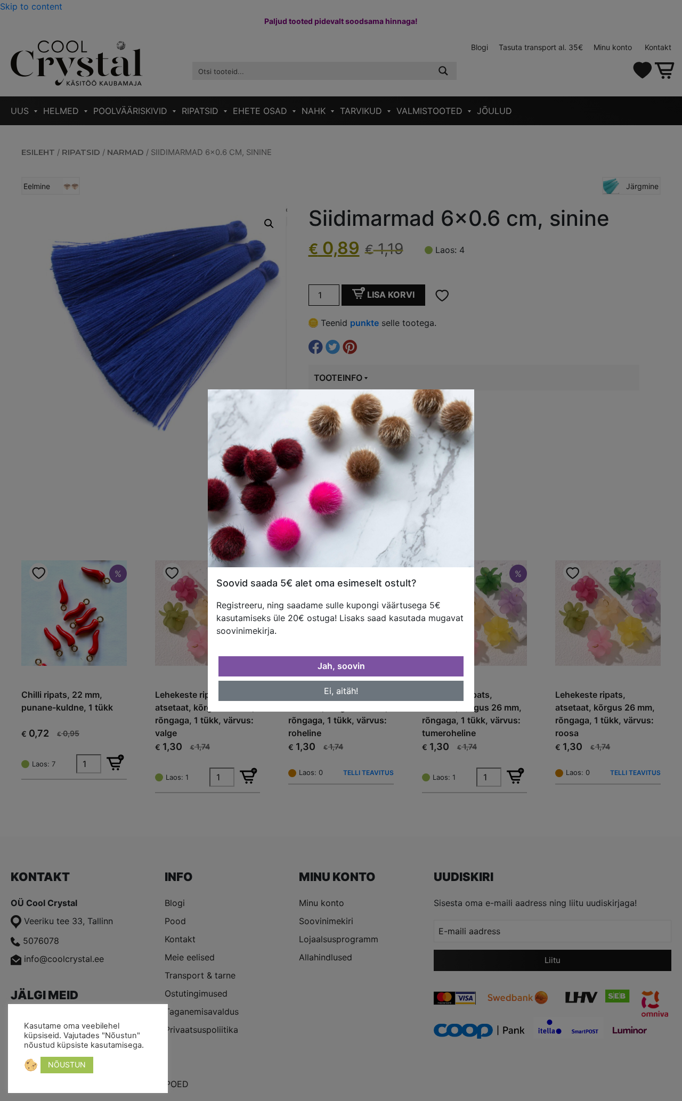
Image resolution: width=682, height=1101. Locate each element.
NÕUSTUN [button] (67, 1064)
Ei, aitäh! (341, 691)
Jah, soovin (341, 665)
